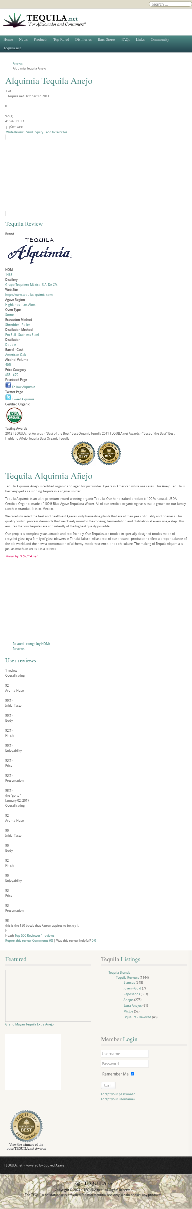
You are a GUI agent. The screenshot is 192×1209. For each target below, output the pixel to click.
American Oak (15, 354)
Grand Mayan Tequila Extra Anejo (29, 1024)
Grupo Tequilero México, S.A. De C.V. (31, 284)
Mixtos (128, 1011)
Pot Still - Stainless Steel (22, 334)
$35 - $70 (11, 374)
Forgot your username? (118, 1099)
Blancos (129, 982)
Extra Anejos (133, 1005)
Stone (9, 314)
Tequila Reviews (127, 977)
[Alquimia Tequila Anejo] (50, 175)
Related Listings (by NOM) (31, 643)
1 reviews (47, 935)
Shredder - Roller (17, 324)
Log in (108, 1085)
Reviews (18, 648)
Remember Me (115, 1074)
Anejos (129, 999)
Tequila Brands (119, 972)
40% (8, 364)
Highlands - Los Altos (20, 304)
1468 (8, 274)
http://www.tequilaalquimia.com (29, 294)
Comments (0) (42, 940)
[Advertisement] (96, 601)
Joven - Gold (132, 988)
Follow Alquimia (23, 387)
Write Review (15, 132)
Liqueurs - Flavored (137, 1017)
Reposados (132, 994)
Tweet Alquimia (22, 399)
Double (10, 344)
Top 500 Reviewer (27, 935)
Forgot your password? (118, 1094)
